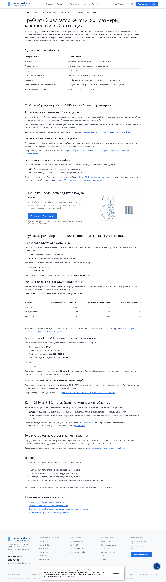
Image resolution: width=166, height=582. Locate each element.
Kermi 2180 (80, 425)
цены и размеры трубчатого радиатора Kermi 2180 (107, 132)
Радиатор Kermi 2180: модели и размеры (47, 502)
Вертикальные (76, 541)
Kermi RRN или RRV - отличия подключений (48, 505)
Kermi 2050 (44, 552)
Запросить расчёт (146, 4)
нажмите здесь (71, 576)
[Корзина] (131, 4)
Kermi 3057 (44, 559)
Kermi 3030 (44, 548)
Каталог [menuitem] (60, 4)
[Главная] (19, 4)
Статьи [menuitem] (95, 4)
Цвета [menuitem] (85, 4)
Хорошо (115, 573)
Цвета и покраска (108, 552)
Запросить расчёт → (141, 554)
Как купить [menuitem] (74, 4)
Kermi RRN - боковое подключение (94, 177)
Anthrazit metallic (77, 552)
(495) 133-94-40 (15, 556)
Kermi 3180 (88, 423)
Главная (28, 12)
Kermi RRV (74, 545)
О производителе (108, 545)
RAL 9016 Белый (77, 548)
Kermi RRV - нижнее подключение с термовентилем (81, 180)
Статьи (37, 12)
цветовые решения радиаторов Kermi (108, 448)
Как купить (105, 548)
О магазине (105, 541)
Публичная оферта (35, 574)
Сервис (103, 559)
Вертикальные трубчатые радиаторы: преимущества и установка (58, 509)
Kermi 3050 (44, 555)
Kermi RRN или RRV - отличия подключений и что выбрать (88, 392)
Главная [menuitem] (49, 4)
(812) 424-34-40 (15, 560)
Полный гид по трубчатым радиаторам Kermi (49, 512)
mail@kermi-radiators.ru (19, 563)
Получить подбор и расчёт (43, 216)
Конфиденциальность (16, 574)
